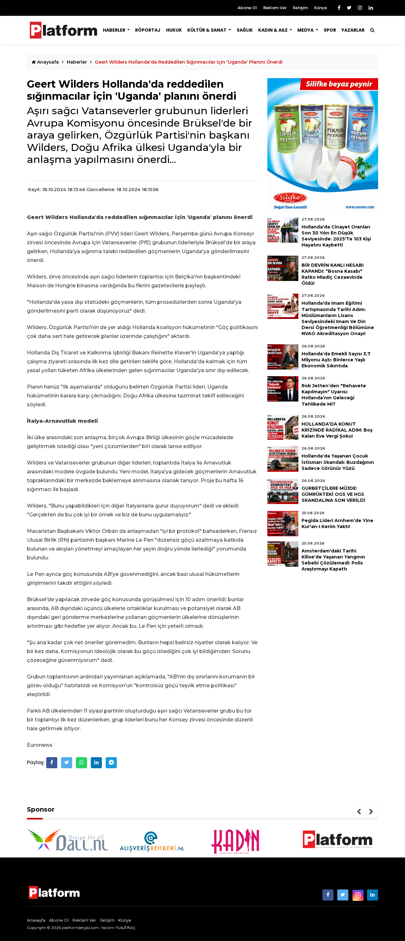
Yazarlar (352, 30)
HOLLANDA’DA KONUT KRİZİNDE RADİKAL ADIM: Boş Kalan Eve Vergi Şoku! (337, 430)
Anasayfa (36, 920)
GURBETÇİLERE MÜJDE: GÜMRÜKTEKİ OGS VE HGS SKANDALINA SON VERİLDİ (333, 494)
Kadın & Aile (273, 30)
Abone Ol (247, 8)
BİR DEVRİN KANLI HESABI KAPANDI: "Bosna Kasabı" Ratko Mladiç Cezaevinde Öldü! (333, 274)
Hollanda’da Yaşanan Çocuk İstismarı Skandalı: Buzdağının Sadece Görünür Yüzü (338, 462)
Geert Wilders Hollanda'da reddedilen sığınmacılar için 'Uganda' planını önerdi (189, 62)
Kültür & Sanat (207, 30)
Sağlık (245, 30)
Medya (306, 30)
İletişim (300, 8)
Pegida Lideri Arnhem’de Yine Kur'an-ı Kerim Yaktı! (337, 523)
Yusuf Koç (125, 927)
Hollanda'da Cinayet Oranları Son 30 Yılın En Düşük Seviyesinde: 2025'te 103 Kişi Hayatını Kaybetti (336, 236)
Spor (330, 30)
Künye (320, 8)
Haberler (114, 30)
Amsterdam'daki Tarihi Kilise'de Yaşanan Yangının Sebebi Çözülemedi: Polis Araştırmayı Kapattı (333, 560)
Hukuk (174, 30)
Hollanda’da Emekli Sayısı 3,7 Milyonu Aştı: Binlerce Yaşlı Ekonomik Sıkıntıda (336, 360)
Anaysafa (47, 62)
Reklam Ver (275, 8)
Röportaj (147, 30)
